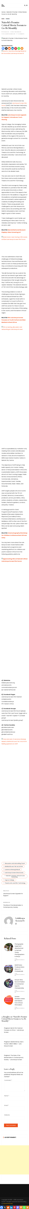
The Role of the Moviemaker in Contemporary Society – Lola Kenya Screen (14, 1057)
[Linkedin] (12, 48)
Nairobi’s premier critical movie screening (15, 876)
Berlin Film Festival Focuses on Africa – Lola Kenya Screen (14, 1030)
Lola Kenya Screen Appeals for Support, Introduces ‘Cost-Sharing (14, 117)
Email (6, 1105)
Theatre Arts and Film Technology (15, 883)
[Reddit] (9, 48)
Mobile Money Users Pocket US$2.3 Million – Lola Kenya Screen (13, 1044)
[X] (6, 48)
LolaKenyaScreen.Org (9, 33)
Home (3, 12)
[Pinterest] (15, 48)
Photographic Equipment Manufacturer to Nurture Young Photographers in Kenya (19, 950)
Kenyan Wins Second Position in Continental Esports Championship (20, 984)
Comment (8, 1080)
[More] (22, 48)
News (3, 18)
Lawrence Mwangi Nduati (12, 869)
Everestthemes (8, 1203)
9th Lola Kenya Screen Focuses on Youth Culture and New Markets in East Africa (14, 320)
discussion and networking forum (15, 863)
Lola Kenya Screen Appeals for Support (13, 895)
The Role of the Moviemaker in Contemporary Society (13, 906)
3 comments (21, 33)
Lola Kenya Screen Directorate (14, 872)
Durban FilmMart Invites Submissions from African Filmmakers (20, 1001)
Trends (8, 18)
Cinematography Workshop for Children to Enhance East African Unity (14, 535)
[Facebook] (3, 48)
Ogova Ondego (9, 880)
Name (6, 1096)
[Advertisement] (14, 1159)
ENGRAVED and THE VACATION (14, 866)
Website (7, 1115)
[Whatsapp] (18, 48)
